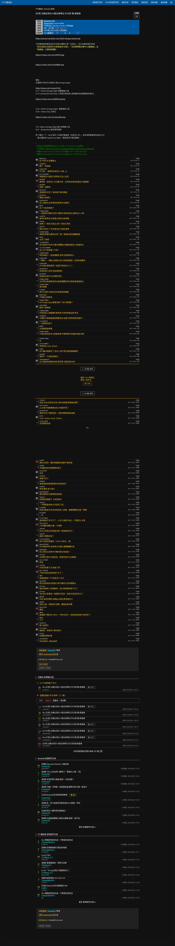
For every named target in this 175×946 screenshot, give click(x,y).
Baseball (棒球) (49, 9)
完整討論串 (44, 695)
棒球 (49, 650)
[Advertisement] (87, 443)
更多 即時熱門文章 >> (87, 902)
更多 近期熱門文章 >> (87, 827)
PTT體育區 (39, 9)
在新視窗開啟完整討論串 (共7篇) (87, 751)
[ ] (46, 766)
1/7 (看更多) (49, 33)
